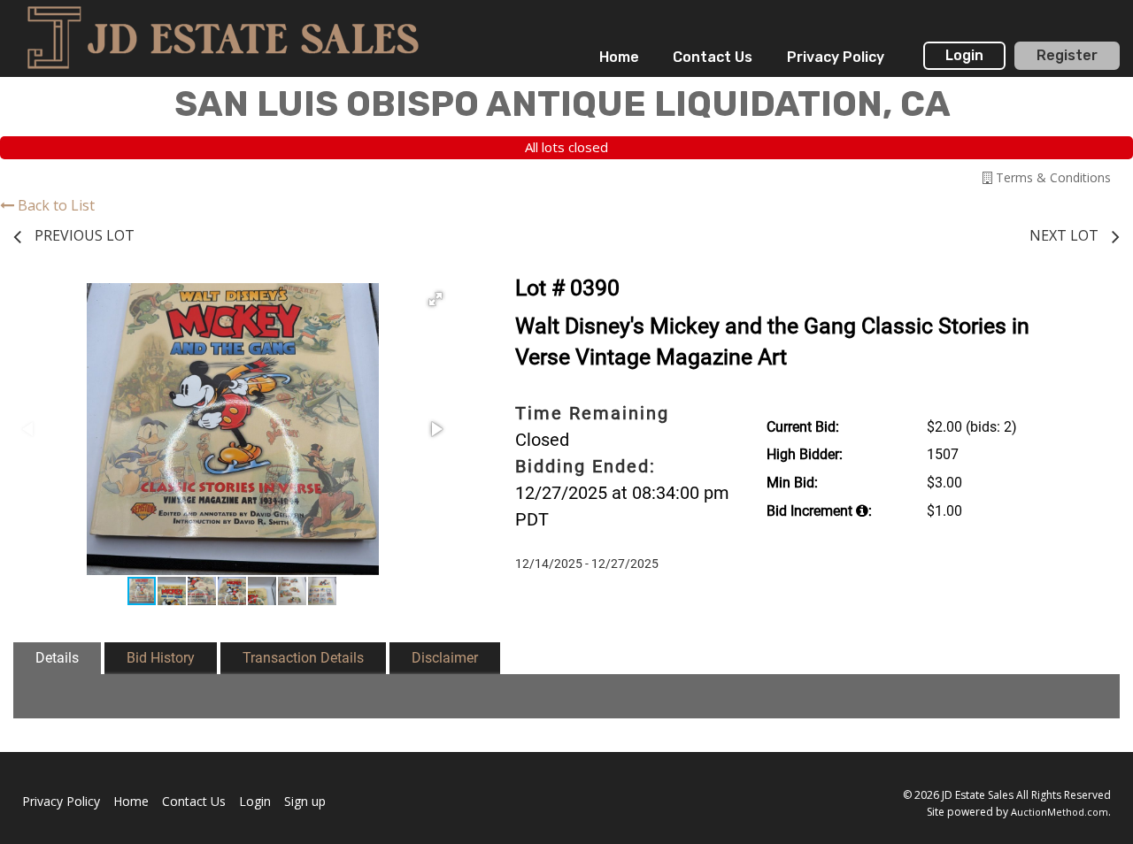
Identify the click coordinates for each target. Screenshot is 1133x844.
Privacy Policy (835, 57)
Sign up (305, 801)
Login (964, 55)
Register (1067, 55)
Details (57, 657)
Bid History (161, 657)
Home (619, 57)
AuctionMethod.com (1059, 811)
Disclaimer (445, 657)
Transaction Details (303, 657)
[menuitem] (619, 57)
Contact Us (712, 57)
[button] (435, 299)
